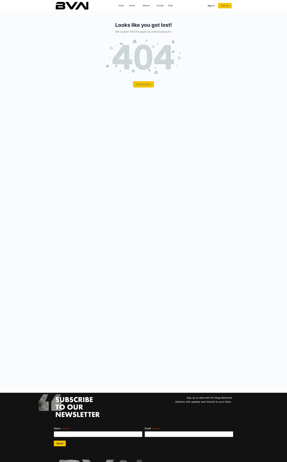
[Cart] (204, 5)
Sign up (225, 5)
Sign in (211, 5)
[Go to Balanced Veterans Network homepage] (72, 5)
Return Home (143, 84)
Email (153, 428)
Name (62, 428)
